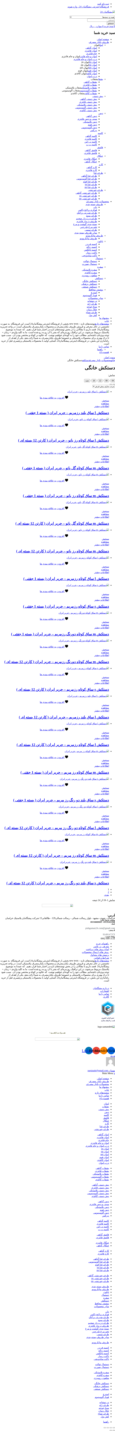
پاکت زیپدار (91, 252)
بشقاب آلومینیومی (88, 90)
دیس (100, 113)
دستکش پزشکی (89, 284)
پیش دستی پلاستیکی (87, 104)
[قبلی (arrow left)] (114, 1430)
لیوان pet (92, 67)
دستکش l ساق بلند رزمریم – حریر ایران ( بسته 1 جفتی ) (67, 413)
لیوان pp (93, 65)
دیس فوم (92, 124)
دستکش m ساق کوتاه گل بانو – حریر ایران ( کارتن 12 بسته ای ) (62, 523)
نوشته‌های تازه (102, 323)
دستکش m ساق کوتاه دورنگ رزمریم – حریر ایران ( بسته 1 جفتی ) (60, 634)
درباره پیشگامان (101, 988)
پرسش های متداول (99, 955)
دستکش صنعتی (89, 287)
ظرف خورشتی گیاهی (86, 193)
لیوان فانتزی (91, 50)
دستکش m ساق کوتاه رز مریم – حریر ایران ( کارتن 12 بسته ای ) (61, 855)
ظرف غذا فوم (90, 181)
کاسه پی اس (90, 141)
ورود (112, 1055)
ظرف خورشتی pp (88, 198)
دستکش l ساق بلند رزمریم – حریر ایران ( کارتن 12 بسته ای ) (64, 717)
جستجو (111, 23)
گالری (106, 996)
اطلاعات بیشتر (101, 406)
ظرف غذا (98, 173)
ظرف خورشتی (95, 190)
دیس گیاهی (91, 116)
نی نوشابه (92, 301)
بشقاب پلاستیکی (89, 87)
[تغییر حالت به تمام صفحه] (111, 1427)
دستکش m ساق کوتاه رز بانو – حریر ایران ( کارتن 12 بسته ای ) (62, 551)
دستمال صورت (89, 264)
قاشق (100, 147)
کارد (101, 164)
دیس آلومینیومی (89, 127)
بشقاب (100, 79)
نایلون (100, 241)
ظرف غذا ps (91, 184)
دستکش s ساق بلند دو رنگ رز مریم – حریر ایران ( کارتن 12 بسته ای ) (57, 883)
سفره (100, 267)
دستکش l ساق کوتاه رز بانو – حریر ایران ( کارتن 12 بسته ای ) (63, 440)
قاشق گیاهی (91, 150)
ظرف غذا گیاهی (89, 176)
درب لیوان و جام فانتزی (85, 59)
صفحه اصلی (103, 39)
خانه (113, 360)
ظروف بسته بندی (94, 204)
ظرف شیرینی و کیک (87, 213)
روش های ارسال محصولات (95, 952)
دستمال (99, 258)
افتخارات (104, 991)
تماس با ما (104, 346)
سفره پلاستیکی (89, 269)
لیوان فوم (92, 70)
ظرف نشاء (91, 312)
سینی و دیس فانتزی (87, 119)
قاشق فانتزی (90, 153)
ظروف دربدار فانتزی (86, 221)
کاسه (100, 133)
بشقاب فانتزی (90, 85)
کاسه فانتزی (91, 139)
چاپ (107, 321)
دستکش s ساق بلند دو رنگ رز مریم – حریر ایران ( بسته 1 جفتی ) (61, 800)
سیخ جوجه (92, 306)
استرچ (94, 292)
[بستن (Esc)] (105, 1427)
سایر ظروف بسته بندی (85, 232)
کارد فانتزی (91, 170)
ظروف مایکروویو (94, 235)
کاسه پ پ (91, 144)
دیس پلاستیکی (90, 122)
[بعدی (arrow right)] (111, 1430)
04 (113, 381)
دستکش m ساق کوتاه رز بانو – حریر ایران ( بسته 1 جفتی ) (66, 496)
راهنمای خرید (102, 943)
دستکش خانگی (89, 281)
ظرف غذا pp (91, 187)
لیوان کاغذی (91, 73)
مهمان (101, 1070)
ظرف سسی (91, 230)
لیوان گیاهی (91, 48)
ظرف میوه (91, 215)
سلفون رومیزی (89, 275)
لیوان (101, 45)
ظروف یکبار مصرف (99, 42)
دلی (95, 207)
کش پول (93, 315)
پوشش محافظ (96, 289)
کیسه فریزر (91, 244)
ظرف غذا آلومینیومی (86, 178)
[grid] (111, 384)
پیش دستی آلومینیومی (86, 107)
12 (100, 381)
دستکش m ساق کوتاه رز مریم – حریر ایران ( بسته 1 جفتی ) (65, 772)
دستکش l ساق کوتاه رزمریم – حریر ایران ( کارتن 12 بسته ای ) (63, 745)
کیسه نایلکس (90, 250)
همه (87, 381)
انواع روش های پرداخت (97, 949)
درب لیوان (92, 76)
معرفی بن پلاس (101, 946)
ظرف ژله (92, 304)
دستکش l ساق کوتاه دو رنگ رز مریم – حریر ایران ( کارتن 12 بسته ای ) (56, 828)
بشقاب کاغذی (91, 93)
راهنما (100, 349)
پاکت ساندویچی (89, 255)
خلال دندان (91, 309)
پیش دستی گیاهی (88, 99)
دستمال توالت (90, 261)
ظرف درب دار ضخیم (86, 218)
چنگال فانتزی (90, 159)
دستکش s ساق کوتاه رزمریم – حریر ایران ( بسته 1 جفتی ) (66, 606)
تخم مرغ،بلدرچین (88, 227)
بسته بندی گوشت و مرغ (85, 224)
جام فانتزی (91, 53)
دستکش (99, 278)
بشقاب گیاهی (90, 82)
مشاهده (105, 403)
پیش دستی (97, 96)
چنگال (100, 156)
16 (94, 381)
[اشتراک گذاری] (108, 1427)
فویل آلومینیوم (90, 295)
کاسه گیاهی (91, 136)
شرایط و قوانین (101, 958)
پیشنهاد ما (104, 318)
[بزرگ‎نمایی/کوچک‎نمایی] (114, 1427)
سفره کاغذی (90, 272)
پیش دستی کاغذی (88, 110)
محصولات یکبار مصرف (97, 201)
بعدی (106, 895)
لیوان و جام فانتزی (88, 56)
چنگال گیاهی (90, 161)
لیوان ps (93, 62)
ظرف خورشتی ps (88, 195)
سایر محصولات (95, 298)
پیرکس (93, 130)
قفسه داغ (104, 352)
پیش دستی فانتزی (88, 102)
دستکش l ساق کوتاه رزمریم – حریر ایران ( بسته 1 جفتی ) (66, 579)
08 (106, 381)
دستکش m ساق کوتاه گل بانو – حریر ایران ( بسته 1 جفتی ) (65, 468)
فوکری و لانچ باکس (87, 210)
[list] (114, 384)
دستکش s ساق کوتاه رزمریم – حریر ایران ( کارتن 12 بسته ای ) (62, 689)
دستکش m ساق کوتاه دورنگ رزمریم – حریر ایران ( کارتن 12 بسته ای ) (56, 662)
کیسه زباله (91, 247)
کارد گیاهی (91, 167)
